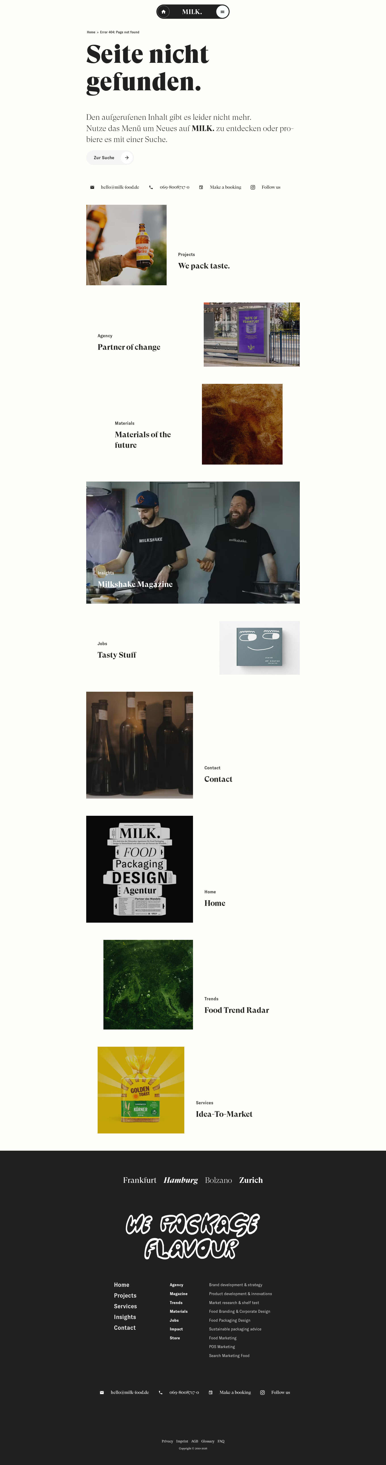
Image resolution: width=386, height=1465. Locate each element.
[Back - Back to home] (163, 12)
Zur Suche (104, 157)
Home (91, 32)
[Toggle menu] (222, 12)
